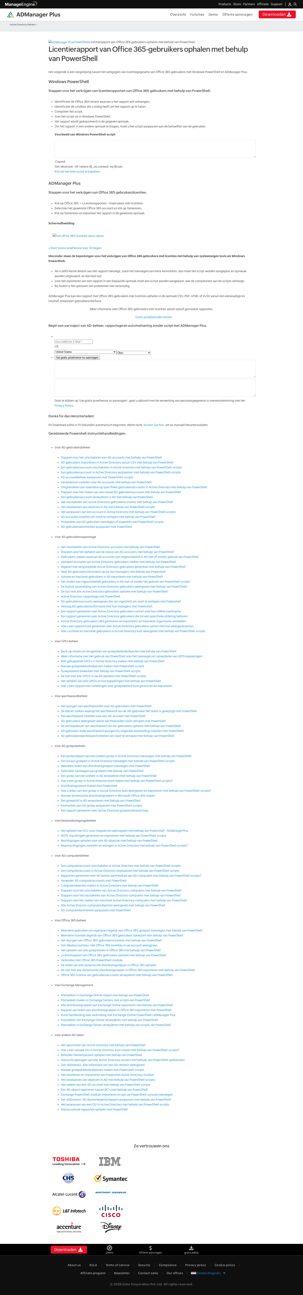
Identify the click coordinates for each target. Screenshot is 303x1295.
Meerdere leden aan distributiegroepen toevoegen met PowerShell (105, 766)
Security (144, 1265)
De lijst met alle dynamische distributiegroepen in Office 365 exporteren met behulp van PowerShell (128, 970)
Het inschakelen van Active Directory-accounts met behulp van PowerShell (110, 547)
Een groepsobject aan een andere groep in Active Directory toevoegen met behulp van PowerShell (126, 756)
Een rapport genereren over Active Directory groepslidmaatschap (104, 810)
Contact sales (148, 1273)
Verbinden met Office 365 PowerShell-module (92, 960)
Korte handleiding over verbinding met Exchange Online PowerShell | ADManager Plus (118, 1015)
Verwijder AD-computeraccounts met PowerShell (94, 880)
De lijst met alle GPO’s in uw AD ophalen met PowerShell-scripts (103, 676)
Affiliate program (93, 1273)
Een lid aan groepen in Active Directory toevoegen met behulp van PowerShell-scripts (118, 761)
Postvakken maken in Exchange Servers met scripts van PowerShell (105, 1000)
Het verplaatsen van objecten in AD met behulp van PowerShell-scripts (108, 507)
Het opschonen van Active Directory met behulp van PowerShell (103, 1045)
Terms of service (118, 1265)
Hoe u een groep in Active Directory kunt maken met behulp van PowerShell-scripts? (117, 780)
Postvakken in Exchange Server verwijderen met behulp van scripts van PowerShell (116, 1025)
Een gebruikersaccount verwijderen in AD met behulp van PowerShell (107, 497)
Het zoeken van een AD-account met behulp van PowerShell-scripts (105, 1084)
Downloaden (274, 14)
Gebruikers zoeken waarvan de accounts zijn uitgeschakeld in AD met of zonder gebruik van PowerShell (130, 557)
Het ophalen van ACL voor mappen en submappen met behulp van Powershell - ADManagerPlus (124, 830)
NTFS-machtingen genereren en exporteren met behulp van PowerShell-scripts (113, 835)
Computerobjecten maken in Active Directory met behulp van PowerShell (109, 885)
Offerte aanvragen (237, 14)
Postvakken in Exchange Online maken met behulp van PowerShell (105, 995)
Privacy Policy (64, 405)
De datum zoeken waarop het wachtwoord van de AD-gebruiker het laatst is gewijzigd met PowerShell (129, 711)
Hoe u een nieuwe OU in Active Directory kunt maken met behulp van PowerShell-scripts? (120, 1050)
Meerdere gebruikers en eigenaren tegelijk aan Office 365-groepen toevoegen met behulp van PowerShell (131, 930)
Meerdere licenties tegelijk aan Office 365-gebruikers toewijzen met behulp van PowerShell (122, 935)
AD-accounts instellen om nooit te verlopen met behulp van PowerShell (108, 517)
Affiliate (263, 4)
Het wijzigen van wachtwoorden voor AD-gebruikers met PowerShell (106, 706)
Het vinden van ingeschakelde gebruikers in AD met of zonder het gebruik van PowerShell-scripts (125, 581)
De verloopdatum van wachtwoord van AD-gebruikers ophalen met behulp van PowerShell (121, 726)
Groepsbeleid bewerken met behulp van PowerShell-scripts (101, 671)
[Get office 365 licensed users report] (78, 235)
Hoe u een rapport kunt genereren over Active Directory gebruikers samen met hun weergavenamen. (127, 626)
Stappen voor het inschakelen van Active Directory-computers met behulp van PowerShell (121, 895)
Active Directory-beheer (22, 24)
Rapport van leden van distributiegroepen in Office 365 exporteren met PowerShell (116, 1010)
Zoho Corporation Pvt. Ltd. (142, 1284)
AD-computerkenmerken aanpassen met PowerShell (96, 910)
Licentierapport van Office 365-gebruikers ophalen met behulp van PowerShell (113, 955)
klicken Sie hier (154, 425)
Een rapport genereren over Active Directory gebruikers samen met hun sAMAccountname (121, 611)
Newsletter (122, 1273)
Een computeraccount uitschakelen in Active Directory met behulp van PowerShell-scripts (121, 865)
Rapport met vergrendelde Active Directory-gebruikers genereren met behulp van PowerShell (123, 566)
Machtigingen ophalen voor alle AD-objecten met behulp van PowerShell (109, 840)
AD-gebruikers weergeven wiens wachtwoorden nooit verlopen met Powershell (113, 721)
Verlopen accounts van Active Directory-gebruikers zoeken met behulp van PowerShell (118, 561)
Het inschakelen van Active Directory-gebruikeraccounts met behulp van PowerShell (117, 502)
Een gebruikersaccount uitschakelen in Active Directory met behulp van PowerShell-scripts (121, 467)
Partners (249, 4)
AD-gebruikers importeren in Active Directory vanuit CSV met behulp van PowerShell (117, 462)
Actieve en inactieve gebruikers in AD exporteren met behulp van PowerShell (112, 576)
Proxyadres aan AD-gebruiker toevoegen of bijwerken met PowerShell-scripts (112, 521)
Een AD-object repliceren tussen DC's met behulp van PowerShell (104, 1089)
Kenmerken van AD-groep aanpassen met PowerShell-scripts (101, 805)
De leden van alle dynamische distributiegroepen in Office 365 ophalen (108, 965)
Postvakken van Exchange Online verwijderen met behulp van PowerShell (109, 1020)
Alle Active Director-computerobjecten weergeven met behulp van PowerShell (113, 905)
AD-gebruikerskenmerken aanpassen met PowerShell (96, 526)
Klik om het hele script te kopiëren (77, 171)
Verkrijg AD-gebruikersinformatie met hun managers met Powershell (106, 606)
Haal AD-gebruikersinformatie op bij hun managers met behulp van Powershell (113, 571)
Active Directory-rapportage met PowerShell (90, 596)
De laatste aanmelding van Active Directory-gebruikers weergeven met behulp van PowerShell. (124, 586)
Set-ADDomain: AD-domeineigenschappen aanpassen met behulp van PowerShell (116, 1099)
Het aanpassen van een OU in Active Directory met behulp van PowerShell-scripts (115, 1104)
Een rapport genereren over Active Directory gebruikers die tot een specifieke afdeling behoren (124, 616)
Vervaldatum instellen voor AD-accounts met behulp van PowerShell (106, 482)
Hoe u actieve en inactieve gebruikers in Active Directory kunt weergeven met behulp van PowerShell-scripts (133, 631)
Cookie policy (225, 1265)
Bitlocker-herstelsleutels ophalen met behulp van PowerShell (101, 1055)
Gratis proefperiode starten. (154, 317)
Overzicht (178, 14)
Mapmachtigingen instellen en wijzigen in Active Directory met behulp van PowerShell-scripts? (124, 845)
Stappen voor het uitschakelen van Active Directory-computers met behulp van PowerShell (121, 890)
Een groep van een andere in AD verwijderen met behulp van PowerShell (109, 775)
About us (74, 1265)
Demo (213, 14)
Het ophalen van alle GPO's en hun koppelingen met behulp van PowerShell (111, 681)
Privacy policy (195, 1265)
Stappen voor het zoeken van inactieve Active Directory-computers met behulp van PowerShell (124, 900)
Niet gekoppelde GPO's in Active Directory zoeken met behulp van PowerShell (112, 661)
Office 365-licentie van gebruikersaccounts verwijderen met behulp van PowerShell (117, 975)
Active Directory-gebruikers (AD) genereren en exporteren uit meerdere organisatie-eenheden (123, 621)
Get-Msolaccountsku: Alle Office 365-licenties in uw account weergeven (109, 945)
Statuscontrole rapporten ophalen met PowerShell (94, 1109)
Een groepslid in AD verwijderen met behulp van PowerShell (101, 800)
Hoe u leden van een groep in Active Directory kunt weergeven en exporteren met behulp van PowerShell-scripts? (136, 790)
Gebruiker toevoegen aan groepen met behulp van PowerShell (102, 771)
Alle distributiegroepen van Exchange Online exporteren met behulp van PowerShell (117, 1005)
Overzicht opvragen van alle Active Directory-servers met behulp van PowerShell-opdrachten (123, 1060)
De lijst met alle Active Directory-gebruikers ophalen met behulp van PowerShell (114, 591)
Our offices (175, 1273)
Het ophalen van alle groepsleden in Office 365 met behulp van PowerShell (111, 950)
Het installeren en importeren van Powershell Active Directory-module (107, 1074)
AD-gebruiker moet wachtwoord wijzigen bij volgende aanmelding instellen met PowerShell (122, 731)
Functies (197, 14)
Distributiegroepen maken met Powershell (89, 785)
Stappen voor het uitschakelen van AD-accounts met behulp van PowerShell (111, 457)
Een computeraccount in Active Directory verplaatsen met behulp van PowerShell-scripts (120, 870)
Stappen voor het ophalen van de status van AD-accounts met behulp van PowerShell (117, 552)
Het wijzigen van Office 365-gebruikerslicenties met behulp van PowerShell (111, 940)
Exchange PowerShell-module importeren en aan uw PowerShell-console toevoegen (117, 1094)
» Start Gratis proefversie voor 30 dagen (75, 248)
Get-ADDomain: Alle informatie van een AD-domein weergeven (103, 1065)
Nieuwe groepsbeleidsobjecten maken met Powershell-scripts (102, 666)
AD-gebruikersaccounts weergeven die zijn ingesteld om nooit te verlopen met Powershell (121, 601)
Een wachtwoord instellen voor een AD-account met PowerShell (103, 716)
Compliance (168, 1265)
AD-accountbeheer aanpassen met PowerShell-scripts (97, 477)
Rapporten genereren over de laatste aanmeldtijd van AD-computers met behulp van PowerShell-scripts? (131, 875)
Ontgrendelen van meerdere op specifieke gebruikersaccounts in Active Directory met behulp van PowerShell (134, 487)
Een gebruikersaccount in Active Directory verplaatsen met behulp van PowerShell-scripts (121, 472)
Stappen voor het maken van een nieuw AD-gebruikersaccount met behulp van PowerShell (121, 492)
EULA (93, 1265)
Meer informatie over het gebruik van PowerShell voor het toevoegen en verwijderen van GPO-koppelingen (131, 656)
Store (237, 4)
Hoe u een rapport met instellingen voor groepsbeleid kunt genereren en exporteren (116, 686)
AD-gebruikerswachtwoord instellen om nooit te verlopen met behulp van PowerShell (117, 735)
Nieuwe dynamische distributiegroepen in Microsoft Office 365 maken (108, 795)
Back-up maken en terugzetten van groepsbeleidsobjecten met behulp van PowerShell (118, 651)
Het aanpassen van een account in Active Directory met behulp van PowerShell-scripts (118, 512)
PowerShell (81, 42)
